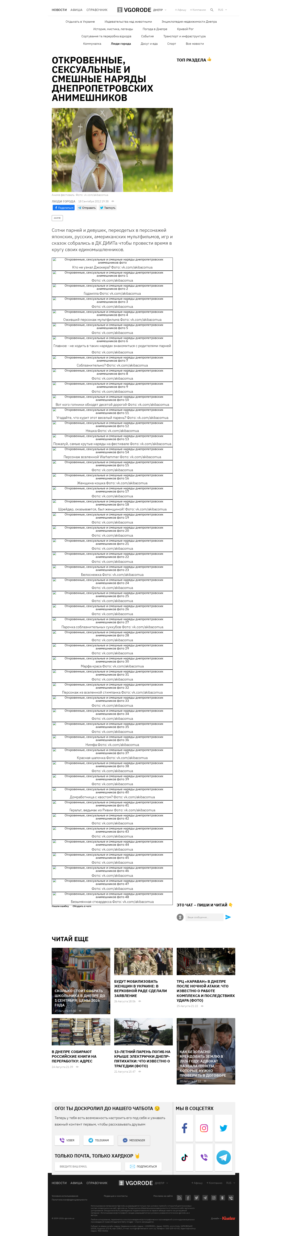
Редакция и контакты (116, 1196)
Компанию (199, 9)
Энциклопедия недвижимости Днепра (189, 21)
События (147, 36)
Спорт (171, 43)
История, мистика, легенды (113, 29)
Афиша (76, 9)
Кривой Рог (185, 29)
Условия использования (65, 1196)
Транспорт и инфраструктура (184, 36)
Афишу (181, 9)
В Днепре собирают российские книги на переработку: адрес (74, 1056)
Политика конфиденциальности (69, 1200)
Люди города (121, 43)
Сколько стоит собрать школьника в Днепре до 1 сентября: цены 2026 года (80, 997)
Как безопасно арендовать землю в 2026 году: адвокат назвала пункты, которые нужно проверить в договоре (203, 1063)
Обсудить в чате (82, 906)
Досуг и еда (149, 43)
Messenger (137, 1140)
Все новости (195, 43)
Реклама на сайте (163, 1196)
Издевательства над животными (128, 21)
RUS (220, 9)
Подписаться (147, 1166)
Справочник (97, 9)
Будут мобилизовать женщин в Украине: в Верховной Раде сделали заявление (140, 988)
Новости (59, 9)
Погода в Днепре (155, 29)
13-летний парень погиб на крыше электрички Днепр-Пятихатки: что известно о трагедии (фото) (142, 1058)
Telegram (102, 1140)
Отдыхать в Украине (80, 21)
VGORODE (139, 1183)
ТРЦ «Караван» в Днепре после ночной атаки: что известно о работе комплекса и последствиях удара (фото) (206, 991)
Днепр (159, 1183)
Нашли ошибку (60, 906)
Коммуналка (92, 43)
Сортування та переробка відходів (106, 36)
